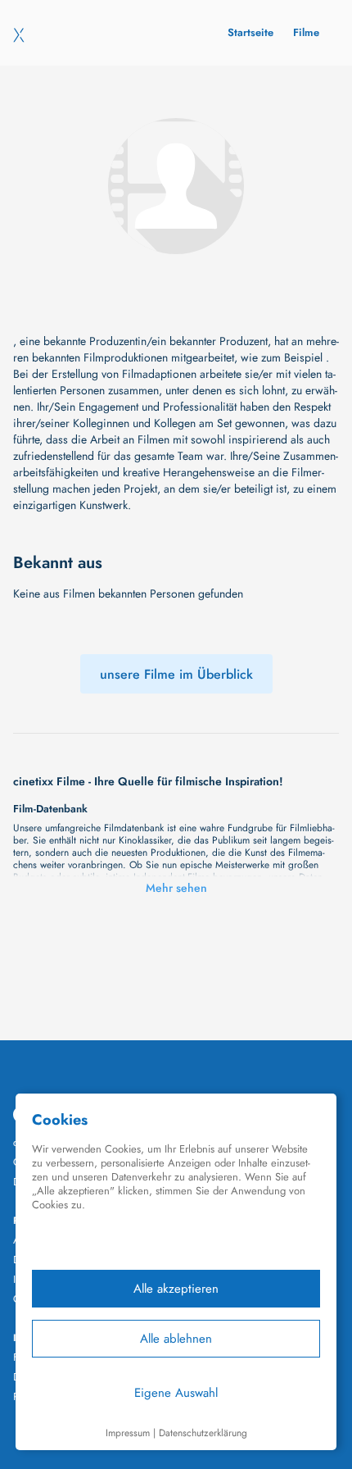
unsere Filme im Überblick (176, 674)
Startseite (250, 32)
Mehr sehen (176, 888)
